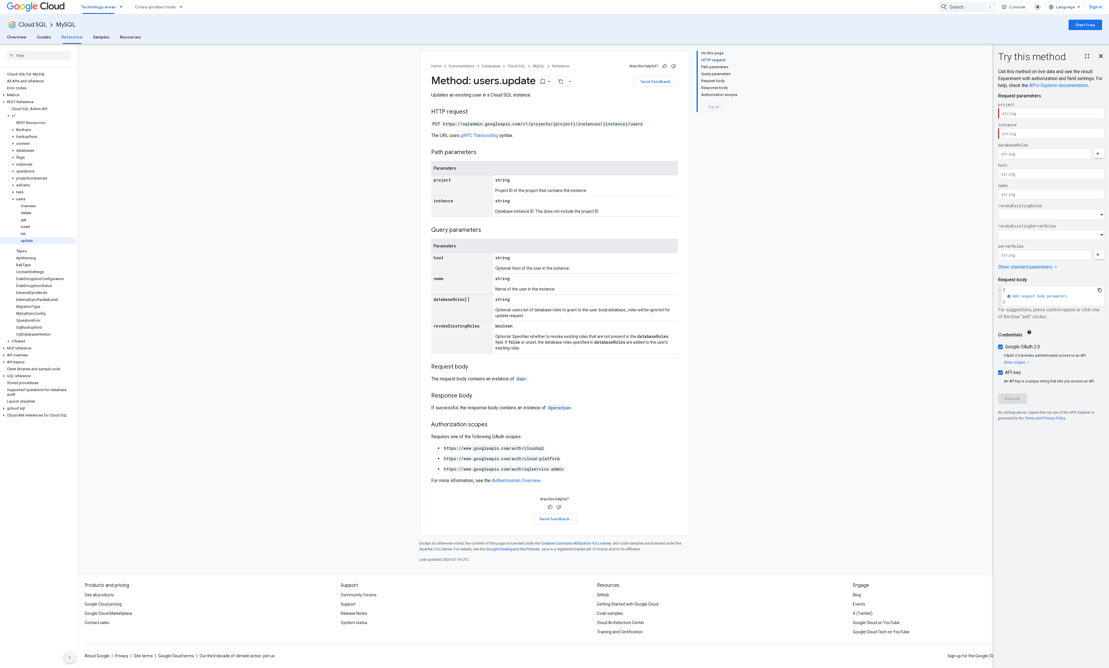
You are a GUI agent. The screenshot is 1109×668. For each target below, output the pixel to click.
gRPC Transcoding (479, 135)
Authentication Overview (516, 480)
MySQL (65, 24)
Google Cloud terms (176, 656)
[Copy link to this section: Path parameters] (482, 152)
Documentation (462, 66)
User (521, 379)
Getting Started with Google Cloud (627, 604)
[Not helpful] (673, 66)
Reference (72, 37)
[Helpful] (664, 66)
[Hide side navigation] (69, 657)
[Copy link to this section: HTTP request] (473, 112)
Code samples (610, 613)
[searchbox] (39, 55)
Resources (130, 37)
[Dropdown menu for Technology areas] (123, 7)
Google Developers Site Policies (512, 549)
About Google (97, 656)
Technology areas (98, 7)
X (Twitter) (862, 613)
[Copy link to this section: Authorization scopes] (493, 424)
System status (354, 622)
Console (1017, 7)
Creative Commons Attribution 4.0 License (576, 543)
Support (348, 604)
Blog (857, 595)
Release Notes (354, 613)
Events (859, 604)
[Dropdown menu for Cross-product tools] (183, 7)
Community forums (359, 595)
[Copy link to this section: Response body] (478, 396)
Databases (491, 66)
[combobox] (967, 7)
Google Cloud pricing (103, 604)
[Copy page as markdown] (561, 81)
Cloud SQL (32, 24)
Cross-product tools (155, 7)
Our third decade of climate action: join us (237, 656)
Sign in (1095, 7)
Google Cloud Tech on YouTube (881, 632)
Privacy (121, 656)
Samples (101, 37)
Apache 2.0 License (435, 549)
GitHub (603, 595)
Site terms (143, 656)
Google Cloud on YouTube (876, 622)
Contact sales (97, 622)
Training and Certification (620, 632)
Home (436, 66)
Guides (44, 37)
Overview (16, 37)
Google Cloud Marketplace (108, 613)
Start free (1085, 24)
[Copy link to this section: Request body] (474, 367)
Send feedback (656, 81)
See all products (99, 595)
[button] (37, 95)
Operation (559, 407)
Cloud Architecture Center (620, 622)
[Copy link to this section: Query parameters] (487, 230)
